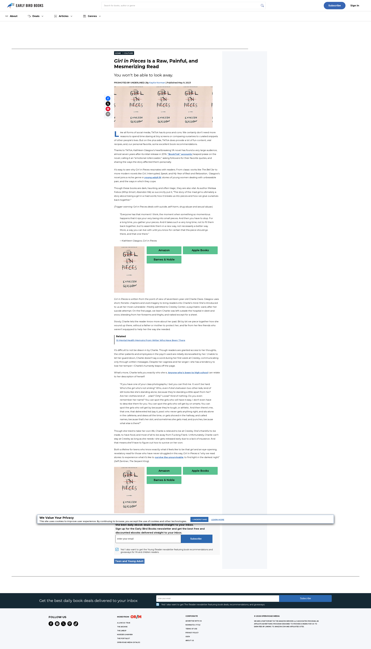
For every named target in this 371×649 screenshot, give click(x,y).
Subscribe (334, 5)
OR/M (188, 637)
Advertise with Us (194, 621)
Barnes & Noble (164, 259)
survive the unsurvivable (169, 457)
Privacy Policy (192, 633)
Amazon (164, 250)
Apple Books (200, 250)
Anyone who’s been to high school (188, 372)
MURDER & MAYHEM (125, 635)
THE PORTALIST (123, 638)
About (13, 16)
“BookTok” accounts (180, 154)
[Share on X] (108, 103)
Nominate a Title (193, 625)
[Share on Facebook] (108, 98)
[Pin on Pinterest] (108, 109)
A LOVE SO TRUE (123, 623)
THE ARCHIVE (122, 627)
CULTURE (128, 53)
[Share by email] (108, 114)
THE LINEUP (121, 631)
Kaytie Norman (157, 82)
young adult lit (152, 177)
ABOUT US (190, 640)
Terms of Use (191, 629)
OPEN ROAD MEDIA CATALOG (128, 642)
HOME (118, 53)
